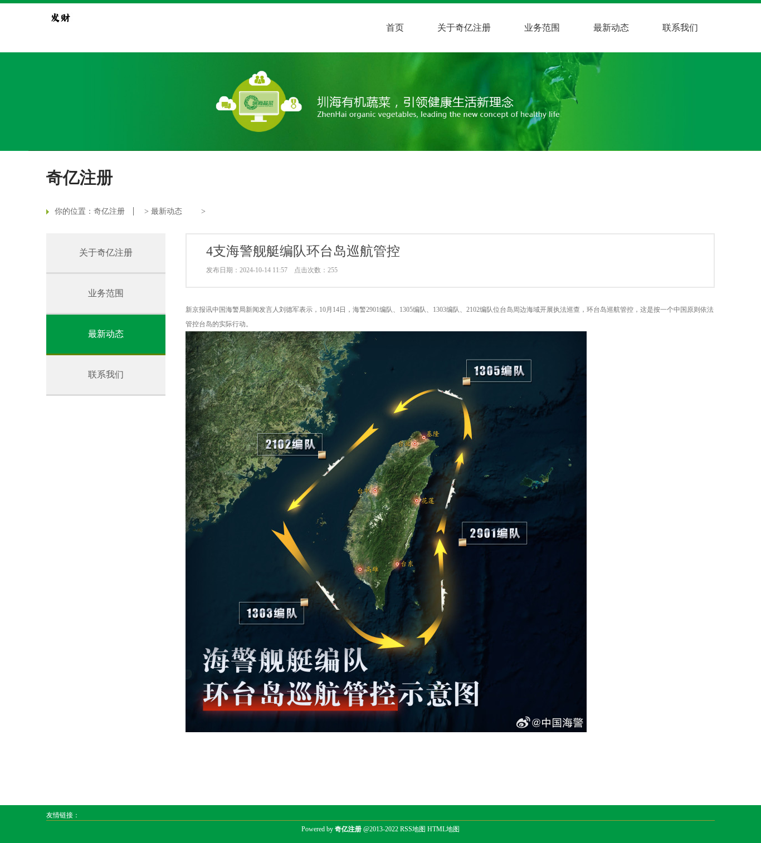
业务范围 (542, 27)
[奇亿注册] (60, 17)
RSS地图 (413, 829)
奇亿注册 (109, 211)
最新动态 (611, 27)
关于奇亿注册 (464, 27)
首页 (395, 27)
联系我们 (680, 27)
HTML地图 (443, 829)
